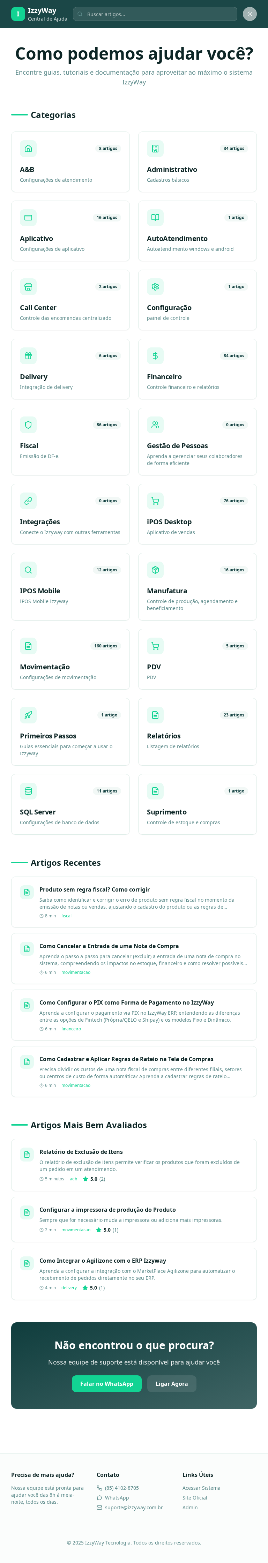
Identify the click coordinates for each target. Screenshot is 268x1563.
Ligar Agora (172, 1384)
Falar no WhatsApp (106, 1384)
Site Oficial (195, 1497)
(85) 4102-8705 (122, 1488)
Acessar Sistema (202, 1488)
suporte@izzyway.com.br (134, 1507)
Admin (190, 1507)
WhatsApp (117, 1497)
